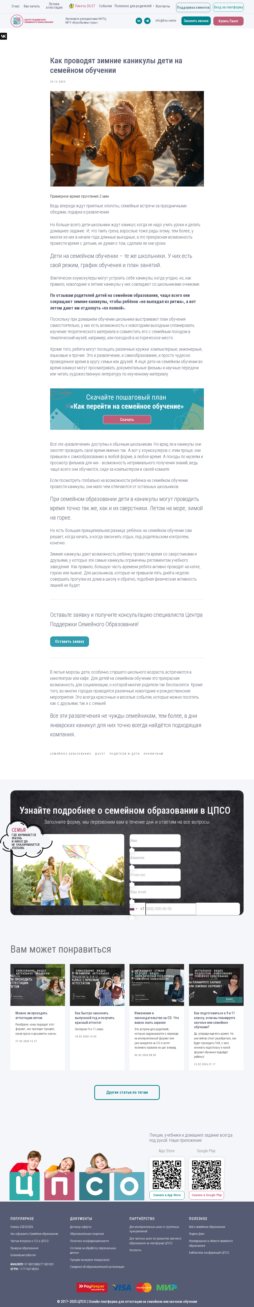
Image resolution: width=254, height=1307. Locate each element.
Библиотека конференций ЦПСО (209, 1252)
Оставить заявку (69, 641)
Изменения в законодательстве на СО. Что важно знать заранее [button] (156, 1018)
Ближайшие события (23, 1255)
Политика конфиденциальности (89, 1241)
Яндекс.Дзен (196, 1234)
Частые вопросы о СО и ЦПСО (29, 1241)
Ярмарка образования (24, 1248)
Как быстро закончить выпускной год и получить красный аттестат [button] (94, 1018)
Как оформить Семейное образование (34, 1234)
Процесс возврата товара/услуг (90, 1260)
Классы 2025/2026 (21, 1227)
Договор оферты (81, 1227)
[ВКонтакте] (3, 36)
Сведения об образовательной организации (97, 1267)
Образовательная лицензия (87, 1234)
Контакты (135, 1250)
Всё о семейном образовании (207, 1227)
